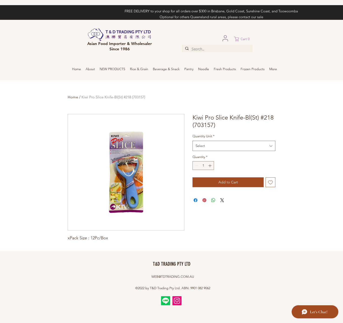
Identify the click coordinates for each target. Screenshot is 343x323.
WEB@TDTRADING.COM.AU (172, 277)
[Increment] (210, 166)
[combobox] (233, 146)
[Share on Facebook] (195, 200)
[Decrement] (196, 166)
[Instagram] (177, 300)
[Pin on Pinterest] (204, 200)
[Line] (165, 300)
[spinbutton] (203, 166)
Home (73, 97)
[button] (243, 39)
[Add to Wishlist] (270, 182)
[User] (225, 38)
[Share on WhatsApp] (213, 200)
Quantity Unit (203, 136)
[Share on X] (222, 200)
